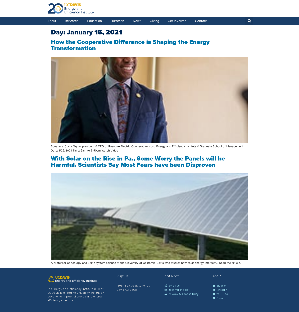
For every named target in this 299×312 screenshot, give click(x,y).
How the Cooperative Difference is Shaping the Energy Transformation (130, 45)
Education (94, 21)
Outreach (117, 21)
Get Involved (177, 21)
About (51, 21)
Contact (201, 21)
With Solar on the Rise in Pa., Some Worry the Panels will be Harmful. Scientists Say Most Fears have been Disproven (138, 161)
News (137, 21)
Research (72, 21)
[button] (249, 21)
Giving (154, 21)
